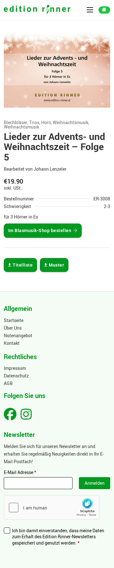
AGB (8, 383)
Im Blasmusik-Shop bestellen (40, 230)
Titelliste (23, 265)
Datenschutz (16, 376)
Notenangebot (18, 335)
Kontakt (12, 343)
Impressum (15, 368)
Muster (56, 265)
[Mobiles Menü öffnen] (90, 9)
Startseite (13, 320)
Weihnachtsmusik (70, 122)
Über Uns (13, 328)
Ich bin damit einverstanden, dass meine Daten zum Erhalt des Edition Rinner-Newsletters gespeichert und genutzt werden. (58, 536)
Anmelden (94, 483)
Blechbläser (15, 122)
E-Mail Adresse (20, 472)
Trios (34, 122)
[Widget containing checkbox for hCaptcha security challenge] (51, 507)
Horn (46, 122)
